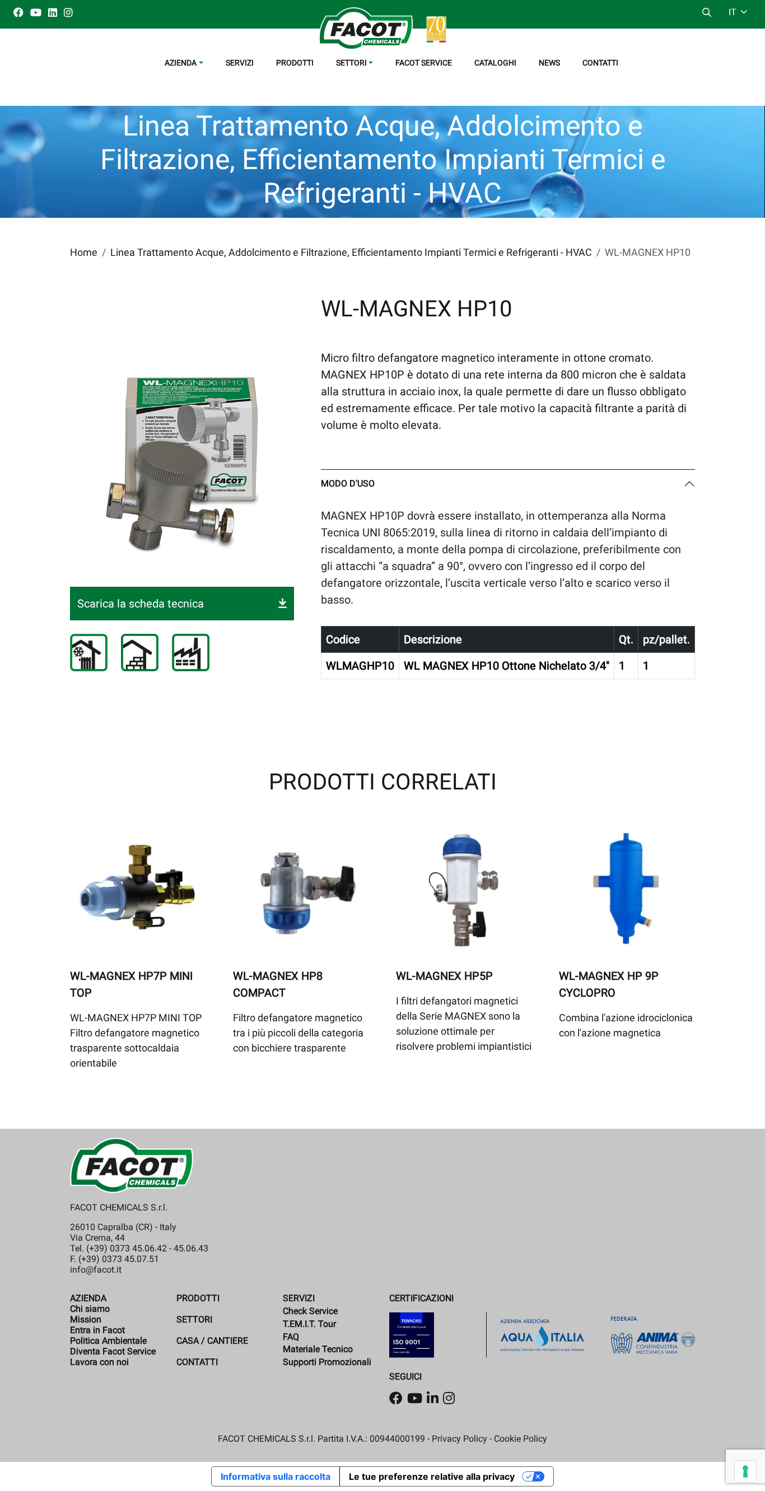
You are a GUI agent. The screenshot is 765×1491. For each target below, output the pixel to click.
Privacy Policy (459, 1438)
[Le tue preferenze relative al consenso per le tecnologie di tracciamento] (745, 1471)
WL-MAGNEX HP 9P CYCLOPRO (609, 984)
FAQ (291, 1336)
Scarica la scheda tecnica (140, 603)
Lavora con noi (99, 1362)
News (549, 62)
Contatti (600, 62)
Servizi (240, 62)
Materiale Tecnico (318, 1349)
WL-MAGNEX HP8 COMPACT (278, 984)
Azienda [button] (181, 62)
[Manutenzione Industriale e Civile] (190, 652)
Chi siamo (90, 1308)
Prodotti (295, 62)
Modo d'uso (348, 483)
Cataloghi (495, 62)
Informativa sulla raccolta (275, 1476)
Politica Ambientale (108, 1340)
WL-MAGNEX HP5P (444, 976)
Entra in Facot (97, 1330)
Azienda (88, 1298)
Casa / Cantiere (212, 1340)
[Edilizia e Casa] (139, 652)
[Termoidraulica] (89, 652)
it (734, 12)
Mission (85, 1319)
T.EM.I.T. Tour (309, 1324)
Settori (194, 1319)
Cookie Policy (520, 1438)
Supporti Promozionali (327, 1362)
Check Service (310, 1311)
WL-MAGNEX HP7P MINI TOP (131, 984)
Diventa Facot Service (113, 1351)
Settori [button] (351, 62)
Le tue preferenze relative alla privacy (432, 1476)
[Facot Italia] (382, 28)
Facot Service (423, 62)
